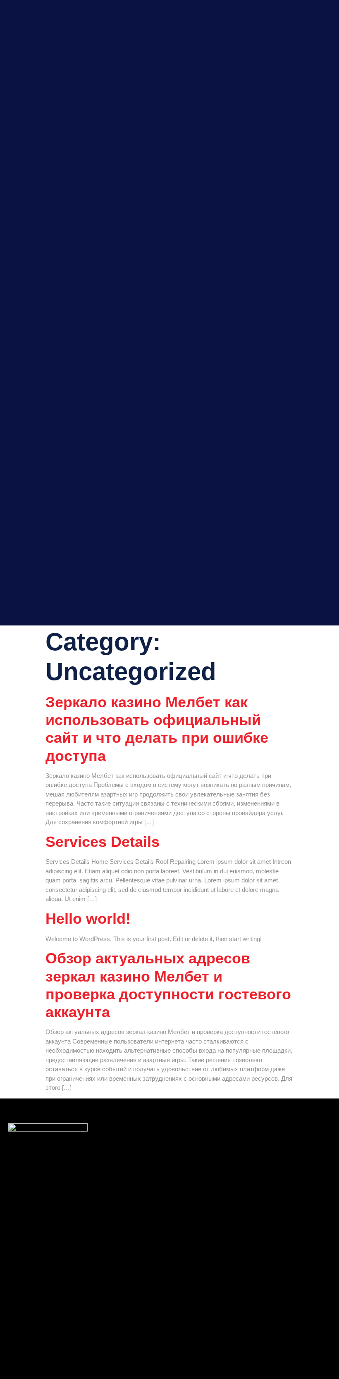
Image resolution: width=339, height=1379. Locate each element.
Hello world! (88, 918)
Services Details (102, 841)
